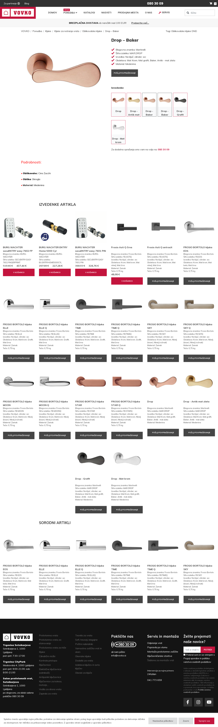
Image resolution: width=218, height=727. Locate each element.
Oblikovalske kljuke (92, 31)
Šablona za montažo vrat (160, 660)
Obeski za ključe (83, 672)
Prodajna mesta (128, 12)
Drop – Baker (112, 31)
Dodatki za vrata (84, 660)
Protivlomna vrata (48, 635)
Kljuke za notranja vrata (66, 31)
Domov (52, 12)
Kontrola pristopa (48, 660)
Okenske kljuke (83, 656)
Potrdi (208, 649)
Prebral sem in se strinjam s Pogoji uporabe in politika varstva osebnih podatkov (199, 658)
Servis (166, 12)
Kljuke (48, 31)
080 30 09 (163, 149)
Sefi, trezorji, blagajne (86, 639)
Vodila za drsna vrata (50, 689)
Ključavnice (45, 664)
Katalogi (89, 12)
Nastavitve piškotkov (163, 721)
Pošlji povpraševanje (125, 73)
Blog (26, 3)
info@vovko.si (118, 655)
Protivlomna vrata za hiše (52, 647)
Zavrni (186, 721)
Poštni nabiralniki (84, 644)
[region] (109, 720)
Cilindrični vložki (47, 656)
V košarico (18, 272)
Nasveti (106, 12)
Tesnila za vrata (83, 635)
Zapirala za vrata (48, 693)
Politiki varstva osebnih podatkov (197, 691)
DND (194, 31)
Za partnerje (10, 3)
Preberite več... (140, 22)
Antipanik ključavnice (50, 677)
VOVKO (25, 31)
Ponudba (69, 12)
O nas (148, 12)
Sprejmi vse (204, 721)
